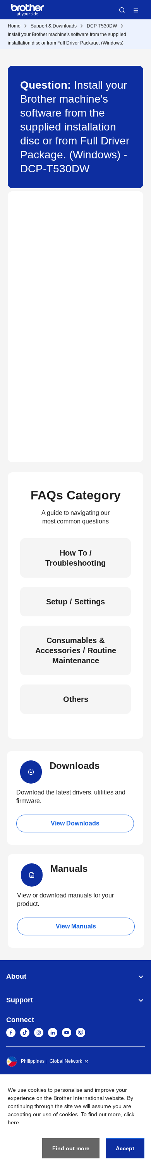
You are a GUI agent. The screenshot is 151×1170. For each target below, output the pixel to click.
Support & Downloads (54, 26)
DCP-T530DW (102, 26)
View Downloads (75, 823)
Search (122, 10)
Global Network (66, 1061)
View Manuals (76, 926)
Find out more (70, 1148)
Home (14, 26)
